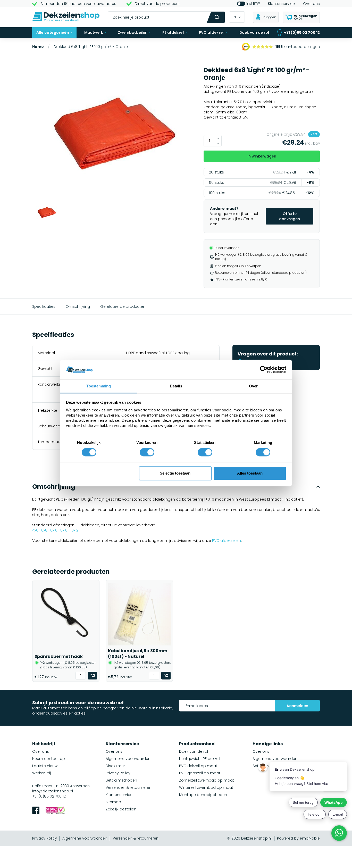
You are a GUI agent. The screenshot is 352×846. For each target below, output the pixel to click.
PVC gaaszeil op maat (199, 773)
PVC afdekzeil (211, 32)
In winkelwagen (261, 156)
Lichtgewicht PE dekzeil (199, 758)
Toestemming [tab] (98, 386)
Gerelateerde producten (122, 306)
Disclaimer (115, 765)
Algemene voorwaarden (128, 758)
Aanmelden (297, 705)
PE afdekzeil (173, 32)
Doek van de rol (254, 32)
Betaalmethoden (121, 780)
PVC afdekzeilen (226, 540)
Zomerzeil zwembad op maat (206, 780)
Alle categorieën (52, 32)
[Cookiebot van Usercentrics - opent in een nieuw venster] (263, 370)
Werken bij (41, 773)
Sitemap (113, 801)
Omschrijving (78, 306)
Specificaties (43, 306)
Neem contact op (48, 758)
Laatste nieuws (46, 765)
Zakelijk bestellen (121, 809)
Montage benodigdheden (203, 794)
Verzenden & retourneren (129, 787)
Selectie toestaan (175, 473)
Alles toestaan (250, 473)
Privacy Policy (118, 773)
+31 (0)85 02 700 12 (302, 32)
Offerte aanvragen (289, 216)
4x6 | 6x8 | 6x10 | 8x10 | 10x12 (55, 530)
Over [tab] (253, 386)
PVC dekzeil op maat (198, 765)
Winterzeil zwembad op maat (206, 787)
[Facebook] (35, 811)
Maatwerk (93, 32)
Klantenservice (281, 3)
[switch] (147, 452)
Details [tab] (176, 386)
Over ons (311, 3)
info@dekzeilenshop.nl (52, 791)
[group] (114, 134)
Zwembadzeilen (132, 32)
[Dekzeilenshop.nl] (66, 17)
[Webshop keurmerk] (55, 811)
